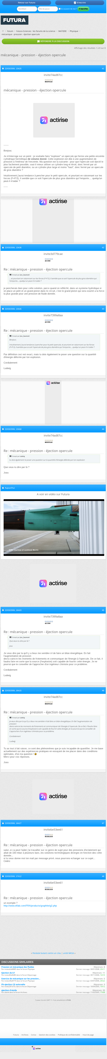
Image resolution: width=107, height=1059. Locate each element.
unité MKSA (68, 953)
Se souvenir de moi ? (68, 9)
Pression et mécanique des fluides (17, 967)
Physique (74, 31)
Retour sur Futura (26, 2)
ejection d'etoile (9, 990)
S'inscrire (80, 2)
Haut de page (88, 1035)
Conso (33, 1035)
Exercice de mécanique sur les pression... (20, 978)
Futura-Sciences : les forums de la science (35, 31)
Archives (24, 1035)
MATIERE (62, 31)
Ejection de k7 (8, 972)
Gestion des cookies (47, 1035)
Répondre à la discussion (53, 41)
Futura (16, 1035)
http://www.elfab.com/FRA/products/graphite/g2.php (30, 905)
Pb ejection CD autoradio (13, 984)
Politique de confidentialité (69, 1035)
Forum (10, 31)
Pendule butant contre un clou (47, 953)
